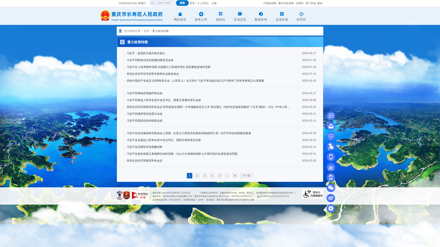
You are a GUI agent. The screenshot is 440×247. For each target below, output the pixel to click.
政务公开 (201, 19)
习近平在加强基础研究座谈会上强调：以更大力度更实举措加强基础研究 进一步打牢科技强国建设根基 (189, 133)
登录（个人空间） (200, 3)
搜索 (182, 2)
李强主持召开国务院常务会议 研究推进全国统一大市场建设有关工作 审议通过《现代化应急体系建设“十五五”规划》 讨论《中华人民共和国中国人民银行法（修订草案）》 (208, 106)
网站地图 (157, 193)
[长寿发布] (331, 157)
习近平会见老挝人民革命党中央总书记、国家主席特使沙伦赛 (164, 140)
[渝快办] (331, 167)
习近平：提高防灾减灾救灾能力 (146, 53)
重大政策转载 (160, 31)
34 (235, 175)
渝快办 (220, 19)
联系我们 (176, 193)
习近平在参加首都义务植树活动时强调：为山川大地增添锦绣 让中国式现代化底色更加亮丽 (182, 153)
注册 (214, 3)
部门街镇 (311, 3)
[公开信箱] (331, 126)
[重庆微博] (331, 198)
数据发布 (261, 19)
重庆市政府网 (286, 3)
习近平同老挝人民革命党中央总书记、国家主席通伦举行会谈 (164, 100)
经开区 (301, 19)
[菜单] (331, 208)
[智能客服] (331, 177)
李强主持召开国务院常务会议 (144, 160)
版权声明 (166, 193)
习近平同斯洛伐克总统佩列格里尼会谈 (150, 60)
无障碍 (300, 3)
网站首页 (180, 19)
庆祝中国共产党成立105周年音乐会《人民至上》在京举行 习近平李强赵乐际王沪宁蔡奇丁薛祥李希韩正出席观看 (195, 80)
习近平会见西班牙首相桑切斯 (144, 146)
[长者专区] (331, 146)
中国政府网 (269, 3)
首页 (146, 31)
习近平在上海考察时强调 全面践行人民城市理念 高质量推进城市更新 (169, 67)
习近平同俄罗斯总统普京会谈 (144, 113)
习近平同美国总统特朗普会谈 (144, 120)
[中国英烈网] (331, 136)
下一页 (246, 175)
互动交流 (240, 19)
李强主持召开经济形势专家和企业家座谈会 (153, 73)
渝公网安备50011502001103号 (274, 196)
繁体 (319, 3)
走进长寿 (282, 19)
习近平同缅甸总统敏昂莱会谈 (144, 93)
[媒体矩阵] (331, 188)
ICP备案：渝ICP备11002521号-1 (237, 196)
